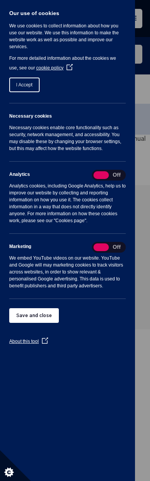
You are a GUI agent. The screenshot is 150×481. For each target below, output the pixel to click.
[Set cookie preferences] (15, 465)
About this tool (28, 341)
